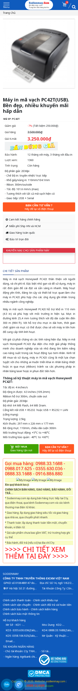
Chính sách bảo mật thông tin (21, 614)
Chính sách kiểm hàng (44, 609)
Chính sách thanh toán (17, 600)
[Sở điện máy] (39, 5)
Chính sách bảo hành (15, 609)
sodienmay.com (55, 681)
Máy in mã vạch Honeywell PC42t (25, 279)
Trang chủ (9, 13)
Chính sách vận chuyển (17, 605)
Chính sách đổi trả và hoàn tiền (52, 605)
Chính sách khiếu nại (45, 600)
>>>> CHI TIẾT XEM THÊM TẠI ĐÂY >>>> (36, 553)
